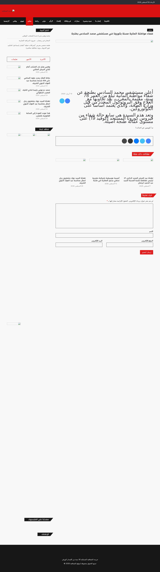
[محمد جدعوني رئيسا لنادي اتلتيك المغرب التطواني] (14, 93)
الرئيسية (6, 21)
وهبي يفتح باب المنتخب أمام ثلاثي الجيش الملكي (38, 68)
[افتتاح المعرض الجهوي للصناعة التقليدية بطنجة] (43, 228)
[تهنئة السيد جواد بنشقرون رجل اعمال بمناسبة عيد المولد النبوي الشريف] (71, 167)
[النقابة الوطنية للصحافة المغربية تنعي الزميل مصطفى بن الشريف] (28, 228)
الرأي (51, 21)
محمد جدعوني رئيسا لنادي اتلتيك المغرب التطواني (36, 91)
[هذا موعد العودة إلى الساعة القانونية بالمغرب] (14, 116)
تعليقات (14, 59)
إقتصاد (58, 21)
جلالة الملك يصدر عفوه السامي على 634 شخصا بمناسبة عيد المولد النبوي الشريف (37, 80)
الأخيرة (43, 59)
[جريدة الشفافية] (8, 11)
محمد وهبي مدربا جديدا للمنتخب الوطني (36, 36)
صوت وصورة (87, 21)
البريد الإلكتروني (97, 241)
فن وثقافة (67, 21)
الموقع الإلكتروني (147, 241)
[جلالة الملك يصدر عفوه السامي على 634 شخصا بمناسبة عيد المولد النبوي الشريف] (14, 81)
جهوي (22, 21)
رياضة (37, 21)
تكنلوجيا (107, 21)
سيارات (77, 21)
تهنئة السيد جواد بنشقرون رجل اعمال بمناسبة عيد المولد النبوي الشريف (72, 181)
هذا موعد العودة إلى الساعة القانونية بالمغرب (38, 115)
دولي (44, 21)
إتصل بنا (98, 21)
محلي (29, 21)
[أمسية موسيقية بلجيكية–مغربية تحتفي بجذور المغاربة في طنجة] (104, 167)
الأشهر (28, 59)
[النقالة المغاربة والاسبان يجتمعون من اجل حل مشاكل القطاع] (14, 137)
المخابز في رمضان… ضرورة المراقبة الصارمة (34, 40)
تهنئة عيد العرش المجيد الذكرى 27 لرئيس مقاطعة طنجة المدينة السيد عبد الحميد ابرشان (138, 181)
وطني (15, 21)
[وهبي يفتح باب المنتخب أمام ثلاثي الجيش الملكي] (14, 70)
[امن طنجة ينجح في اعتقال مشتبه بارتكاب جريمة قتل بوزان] (14, 417)
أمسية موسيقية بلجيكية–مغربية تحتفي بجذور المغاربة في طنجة (105, 179)
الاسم (151, 231)
